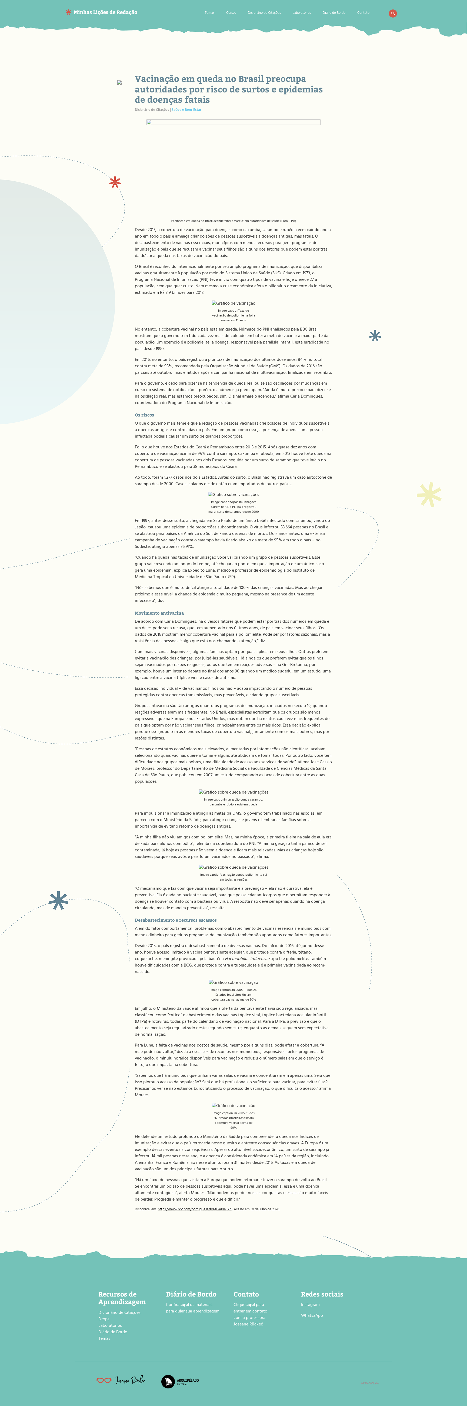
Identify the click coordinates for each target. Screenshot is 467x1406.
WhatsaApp (312, 1316)
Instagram (310, 1305)
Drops (103, 1319)
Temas (209, 13)
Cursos (231, 13)
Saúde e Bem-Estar (186, 110)
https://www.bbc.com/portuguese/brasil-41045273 (195, 1210)
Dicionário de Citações (264, 13)
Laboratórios (302, 13)
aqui (250, 1305)
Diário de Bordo (334, 13)
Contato (363, 13)
